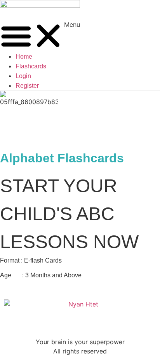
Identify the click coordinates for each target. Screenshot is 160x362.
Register (27, 85)
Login (23, 76)
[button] (40, 36)
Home (24, 56)
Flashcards (31, 66)
